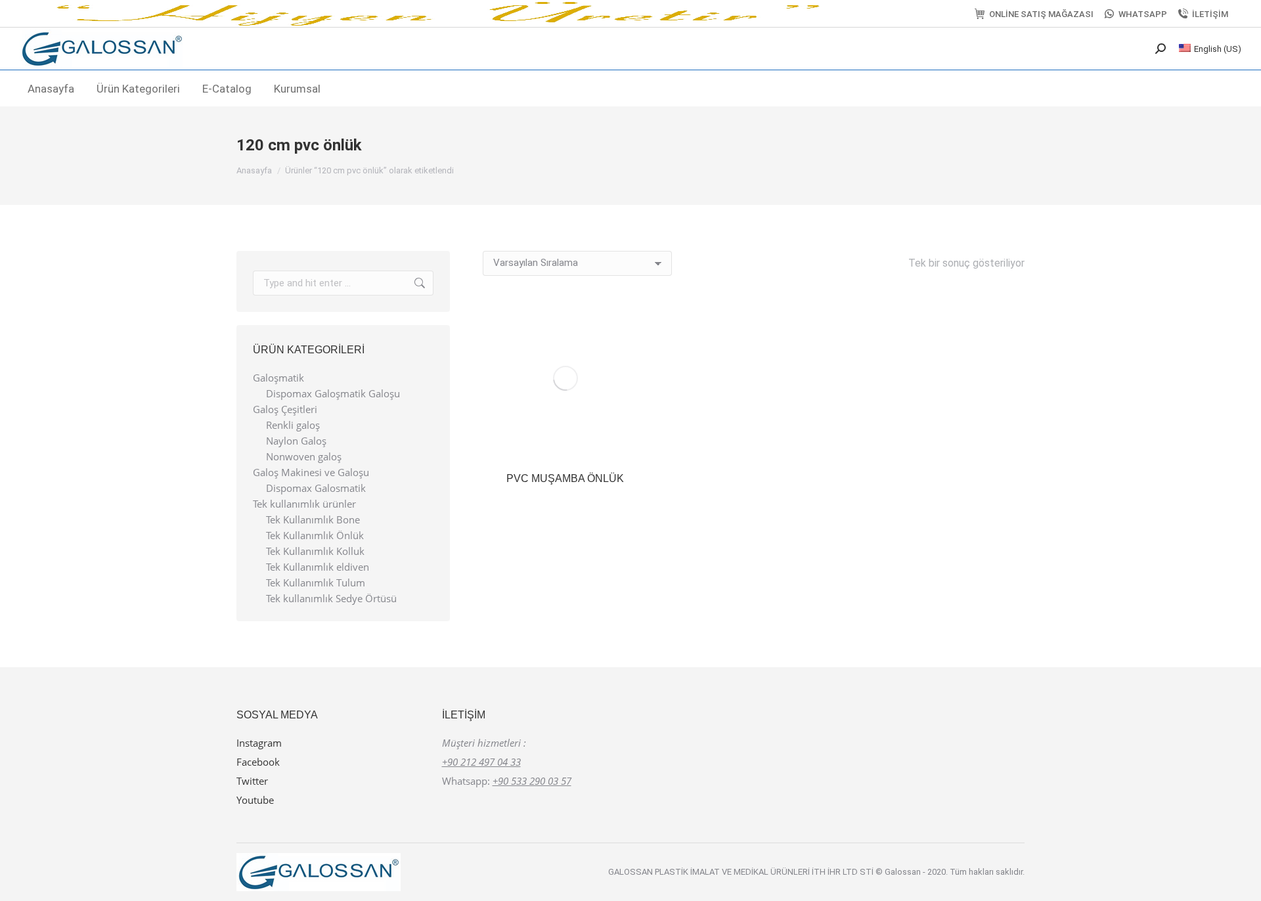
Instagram (259, 742)
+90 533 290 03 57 (532, 780)
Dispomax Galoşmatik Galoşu (333, 393)
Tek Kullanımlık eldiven (317, 567)
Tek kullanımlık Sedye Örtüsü (331, 598)
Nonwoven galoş (304, 456)
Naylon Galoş (296, 441)
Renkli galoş (293, 425)
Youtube (255, 799)
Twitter (252, 780)
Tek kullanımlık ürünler (304, 504)
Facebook (258, 761)
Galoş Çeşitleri (285, 409)
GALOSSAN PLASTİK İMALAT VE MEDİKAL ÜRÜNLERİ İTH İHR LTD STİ (741, 872)
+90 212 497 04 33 (481, 761)
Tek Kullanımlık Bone (313, 520)
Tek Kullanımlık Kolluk (315, 551)
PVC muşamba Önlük (565, 478)
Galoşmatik (278, 378)
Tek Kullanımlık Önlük (315, 535)
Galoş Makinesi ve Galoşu (311, 472)
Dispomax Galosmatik (316, 488)
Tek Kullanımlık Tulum (315, 583)
